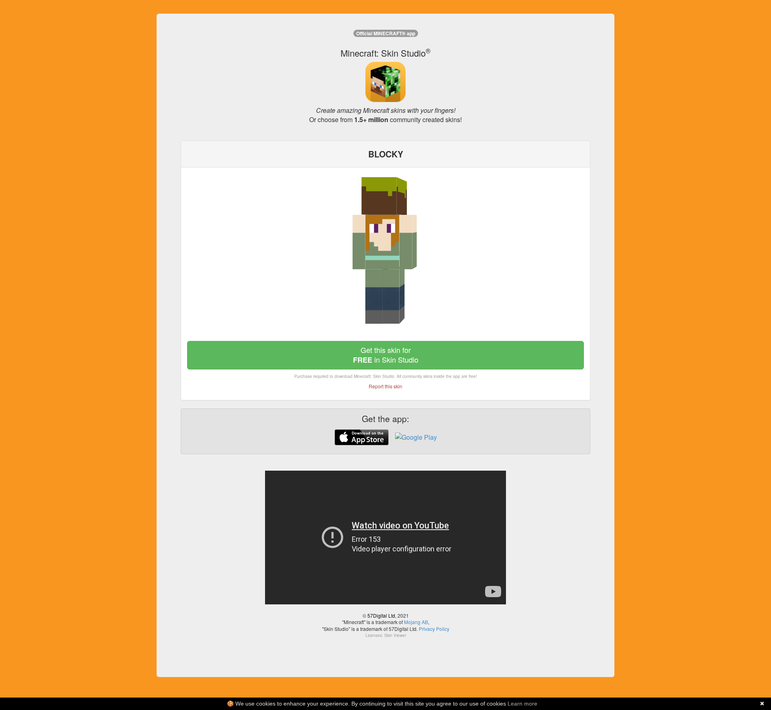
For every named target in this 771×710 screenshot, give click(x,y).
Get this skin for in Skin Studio (385, 355)
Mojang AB (416, 621)
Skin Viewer (395, 635)
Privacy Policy (434, 628)
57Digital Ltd (381, 615)
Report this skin (385, 386)
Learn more (522, 703)
